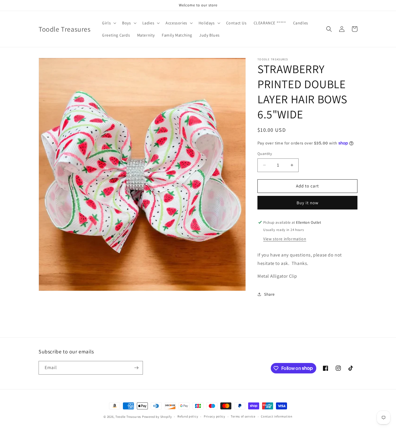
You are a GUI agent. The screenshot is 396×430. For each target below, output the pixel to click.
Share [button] (269, 294)
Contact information (276, 416)
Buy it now (308, 202)
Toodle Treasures (128, 417)
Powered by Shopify (157, 417)
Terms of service (243, 416)
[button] (109, 23)
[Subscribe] (136, 368)
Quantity (264, 153)
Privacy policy (214, 416)
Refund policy (187, 416)
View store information (284, 238)
